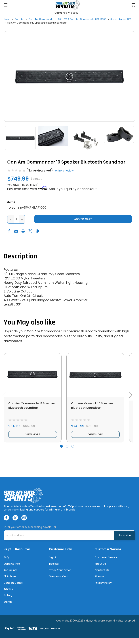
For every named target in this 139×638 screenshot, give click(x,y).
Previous (4, 395)
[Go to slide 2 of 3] (67, 446)
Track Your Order (60, 570)
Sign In (53, 557)
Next (130, 395)
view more (33, 434)
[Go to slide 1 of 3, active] (61, 446)
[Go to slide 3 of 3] (72, 446)
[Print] (23, 231)
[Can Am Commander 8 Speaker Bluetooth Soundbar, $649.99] (32, 375)
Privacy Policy (103, 583)
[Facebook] (9, 231)
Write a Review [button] (64, 170)
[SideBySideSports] (68, 5)
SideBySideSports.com (98, 620)
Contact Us (102, 570)
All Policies (10, 576)
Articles (8, 589)
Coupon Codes (13, 583)
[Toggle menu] (5, 5)
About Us (100, 564)
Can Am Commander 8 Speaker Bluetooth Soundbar (31, 405)
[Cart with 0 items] (133, 5)
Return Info (11, 570)
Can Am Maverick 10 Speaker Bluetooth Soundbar (92, 405)
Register (54, 564)
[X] (30, 231)
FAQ (6, 557)
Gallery (8, 595)
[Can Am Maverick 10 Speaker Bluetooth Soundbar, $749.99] (95, 375)
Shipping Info (12, 564)
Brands (8, 602)
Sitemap (100, 576)
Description (20, 256)
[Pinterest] (37, 231)
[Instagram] (24, 517)
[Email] (16, 231)
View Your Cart (58, 576)
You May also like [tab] (29, 322)
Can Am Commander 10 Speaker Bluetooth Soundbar (70, 331)
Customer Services (107, 557)
